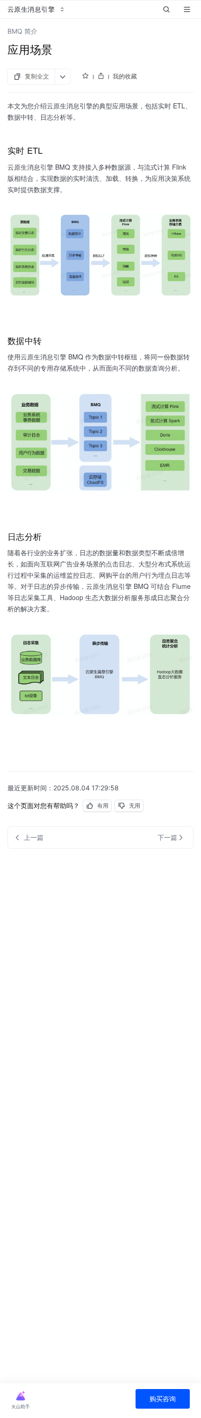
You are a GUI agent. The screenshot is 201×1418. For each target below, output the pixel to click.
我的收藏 (125, 76)
